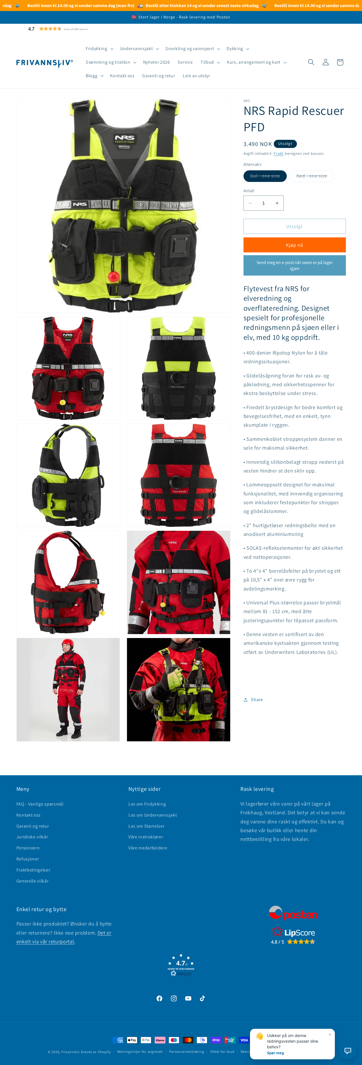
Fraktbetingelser (33, 870)
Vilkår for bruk (222, 1051)
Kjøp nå (294, 245)
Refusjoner (27, 859)
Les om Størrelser (146, 826)
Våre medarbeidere (147, 848)
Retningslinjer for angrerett (140, 1051)
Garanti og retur (32, 826)
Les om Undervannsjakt (152, 815)
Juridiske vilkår (32, 837)
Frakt (279, 153)
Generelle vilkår (32, 881)
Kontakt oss (28, 815)
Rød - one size (315, 177)
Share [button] (257, 700)
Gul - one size (268, 177)
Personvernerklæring (186, 1051)
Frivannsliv (70, 1051)
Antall (249, 190)
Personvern (28, 848)
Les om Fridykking (147, 804)
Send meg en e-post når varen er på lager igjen (295, 265)
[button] (71, 29)
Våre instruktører (145, 837)
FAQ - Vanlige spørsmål (40, 804)
